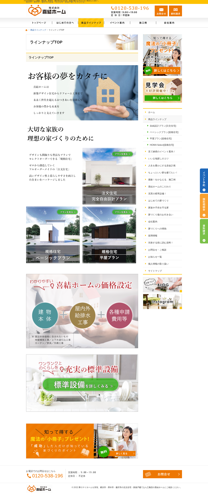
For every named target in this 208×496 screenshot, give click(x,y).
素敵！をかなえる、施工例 (162, 179)
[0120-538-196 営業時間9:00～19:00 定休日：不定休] (130, 11)
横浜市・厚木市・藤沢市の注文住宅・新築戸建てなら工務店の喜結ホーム (132, 487)
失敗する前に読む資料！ (160, 242)
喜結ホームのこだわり (159, 186)
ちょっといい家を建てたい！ (163, 172)
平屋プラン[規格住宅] (161, 138)
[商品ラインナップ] (91, 22)
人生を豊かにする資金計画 (162, 165)
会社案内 (152, 221)
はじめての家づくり (158, 200)
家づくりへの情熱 (157, 228)
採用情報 (152, 235)
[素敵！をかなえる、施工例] (143, 22)
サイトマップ (155, 271)
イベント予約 (204, 180)
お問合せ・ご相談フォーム (162, 474)
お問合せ (161, 11)
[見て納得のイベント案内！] (117, 22)
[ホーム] (39, 22)
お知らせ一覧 (155, 256)
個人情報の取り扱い (158, 264)
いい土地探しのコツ (158, 158)
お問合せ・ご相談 (157, 249)
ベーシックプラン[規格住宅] (164, 132)
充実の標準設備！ (157, 193)
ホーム (151, 112)
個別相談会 (204, 206)
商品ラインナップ (157, 119)
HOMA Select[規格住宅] (162, 145)
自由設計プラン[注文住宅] (163, 125)
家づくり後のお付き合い (160, 214)
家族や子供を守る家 (158, 207)
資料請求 (175, 11)
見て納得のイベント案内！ (162, 151)
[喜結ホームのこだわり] (65, 22)
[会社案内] (169, 22)
